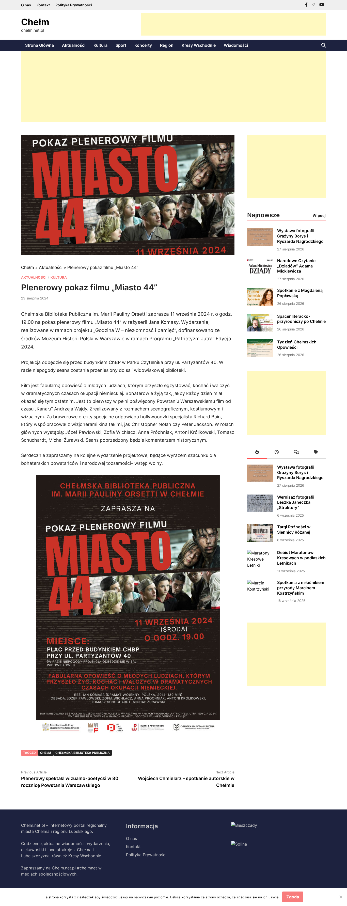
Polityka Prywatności (73, 5)
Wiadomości (236, 45)
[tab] (257, 453)
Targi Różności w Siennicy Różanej (293, 529)
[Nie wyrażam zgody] (340, 896)
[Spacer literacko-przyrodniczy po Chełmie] (260, 329)
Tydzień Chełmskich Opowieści (297, 344)
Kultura (100, 45)
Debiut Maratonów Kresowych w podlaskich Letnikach (301, 558)
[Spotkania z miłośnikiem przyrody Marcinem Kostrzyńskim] (260, 589)
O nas (26, 5)
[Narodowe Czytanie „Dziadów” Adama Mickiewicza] (260, 274)
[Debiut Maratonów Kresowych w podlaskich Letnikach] (260, 565)
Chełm (35, 22)
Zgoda (292, 896)
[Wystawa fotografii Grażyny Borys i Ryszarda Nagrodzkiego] (260, 244)
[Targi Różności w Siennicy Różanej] (260, 540)
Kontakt (43, 5)
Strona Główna (39, 45)
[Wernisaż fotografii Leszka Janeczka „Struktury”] (260, 510)
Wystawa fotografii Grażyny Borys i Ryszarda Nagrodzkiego (300, 236)
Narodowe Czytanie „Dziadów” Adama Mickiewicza (296, 266)
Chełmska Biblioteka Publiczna (82, 753)
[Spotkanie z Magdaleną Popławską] (260, 304)
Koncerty (143, 45)
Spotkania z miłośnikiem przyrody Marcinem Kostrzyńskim (300, 588)
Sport (121, 45)
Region (167, 45)
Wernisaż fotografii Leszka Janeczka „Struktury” (295, 502)
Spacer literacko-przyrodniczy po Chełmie (301, 319)
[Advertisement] (233, 24)
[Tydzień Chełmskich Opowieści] (260, 355)
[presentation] (257, 453)
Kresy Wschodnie (199, 45)
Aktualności (73, 45)
